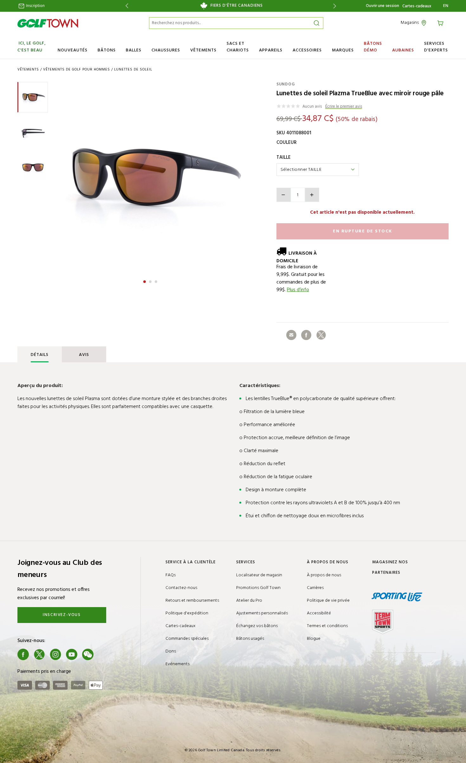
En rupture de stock (362, 231)
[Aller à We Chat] (88, 654)
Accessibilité (319, 613)
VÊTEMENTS (203, 50)
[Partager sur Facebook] (306, 335)
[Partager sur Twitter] (321, 335)
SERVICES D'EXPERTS (436, 47)
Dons (170, 651)
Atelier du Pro (249, 600)
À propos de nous (324, 575)
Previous (125, 6)
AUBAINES (403, 50)
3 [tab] (157, 280)
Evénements (177, 664)
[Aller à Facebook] (23, 654)
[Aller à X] (39, 654)
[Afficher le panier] (441, 23)
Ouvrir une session (382, 6)
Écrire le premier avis (343, 107)
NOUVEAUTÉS (72, 50)
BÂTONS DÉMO (373, 47)
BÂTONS (107, 50)
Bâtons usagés (250, 638)
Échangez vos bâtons (257, 626)
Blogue (313, 638)
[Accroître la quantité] (312, 195)
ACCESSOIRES (307, 50)
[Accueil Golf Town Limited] (47, 23)
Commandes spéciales (187, 638)
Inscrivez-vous (62, 615)
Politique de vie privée (328, 600)
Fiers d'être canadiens (236, 5)
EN (446, 6)
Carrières (315, 588)
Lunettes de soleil (133, 69)
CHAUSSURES (166, 50)
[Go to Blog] (104, 654)
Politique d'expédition (186, 613)
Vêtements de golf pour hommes (76, 69)
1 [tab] (145, 280)
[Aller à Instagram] (55, 654)
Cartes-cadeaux (416, 6)
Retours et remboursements (192, 600)
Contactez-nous (181, 588)
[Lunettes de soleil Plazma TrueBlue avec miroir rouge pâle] (150, 177)
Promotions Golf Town (258, 588)
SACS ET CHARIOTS (238, 47)
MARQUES (343, 50)
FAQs (170, 575)
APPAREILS (270, 50)
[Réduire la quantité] (283, 195)
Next (336, 6)
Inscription (35, 6)
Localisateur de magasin (259, 575)
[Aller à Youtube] (71, 654)
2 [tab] (151, 280)
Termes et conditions (327, 626)
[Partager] (291, 335)
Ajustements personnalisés (262, 613)
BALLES (133, 50)
